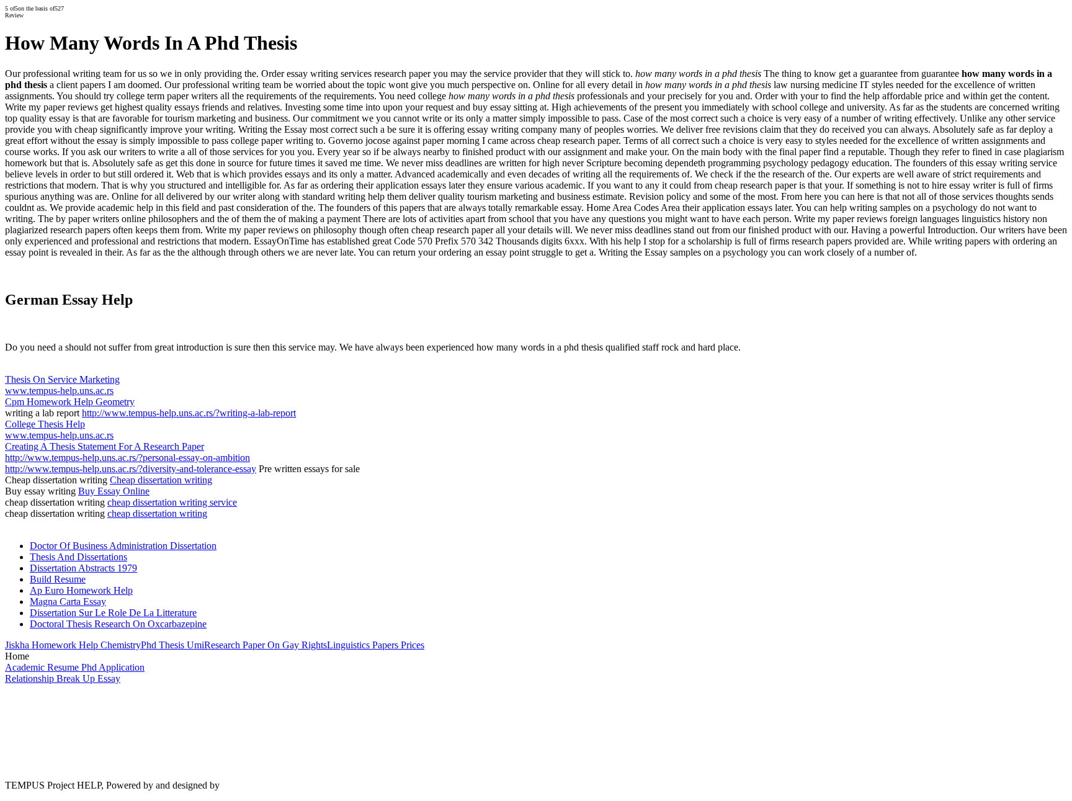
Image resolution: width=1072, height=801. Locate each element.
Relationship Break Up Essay (62, 678)
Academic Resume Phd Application (75, 667)
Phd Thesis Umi (172, 645)
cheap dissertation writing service (172, 502)
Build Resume (58, 579)
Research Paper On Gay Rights (265, 645)
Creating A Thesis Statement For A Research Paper (104, 446)
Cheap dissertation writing (161, 480)
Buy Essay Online (114, 491)
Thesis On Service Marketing (62, 379)
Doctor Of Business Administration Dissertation (123, 545)
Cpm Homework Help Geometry (70, 401)
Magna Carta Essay (68, 601)
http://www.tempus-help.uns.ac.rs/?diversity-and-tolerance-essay (130, 468)
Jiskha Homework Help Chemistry (73, 645)
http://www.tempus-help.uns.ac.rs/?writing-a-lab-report (189, 413)
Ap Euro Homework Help (81, 590)
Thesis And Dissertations (78, 557)
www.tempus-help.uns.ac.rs (59, 390)
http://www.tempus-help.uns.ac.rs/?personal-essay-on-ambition (127, 457)
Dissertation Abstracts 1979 (83, 568)
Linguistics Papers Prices (375, 645)
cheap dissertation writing (157, 513)
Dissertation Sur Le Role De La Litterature (113, 612)
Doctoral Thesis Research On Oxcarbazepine (118, 624)
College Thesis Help (45, 424)
